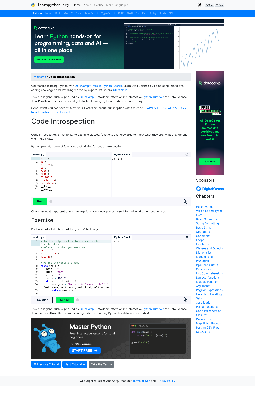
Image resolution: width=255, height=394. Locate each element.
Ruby (153, 13)
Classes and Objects (209, 248)
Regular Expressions (209, 290)
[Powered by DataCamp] (187, 201)
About (87, 5)
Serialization (204, 302)
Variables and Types (209, 211)
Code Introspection (208, 311)
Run (40, 201)
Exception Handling (209, 294)
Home (77, 5)
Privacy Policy (166, 381)
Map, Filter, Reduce (208, 323)
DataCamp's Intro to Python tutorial (98, 86)
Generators (203, 269)
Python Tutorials (153, 97)
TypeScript (108, 13)
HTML (57, 13)
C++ (79, 13)
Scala (162, 13)
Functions (202, 244)
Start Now (120, 90)
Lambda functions (208, 277)
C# (137, 13)
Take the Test (100, 364)
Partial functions (207, 306)
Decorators (203, 319)
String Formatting (207, 223)
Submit (64, 299)
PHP (121, 13)
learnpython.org (52, 5)
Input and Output (207, 265)
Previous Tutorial (47, 364)
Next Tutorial (74, 364)
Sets (199, 298)
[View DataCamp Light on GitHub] (186, 153)
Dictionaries (204, 252)
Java (48, 13)
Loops (200, 240)
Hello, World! (204, 206)
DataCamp (87, 97)
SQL (172, 13)
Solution (42, 299)
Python (37, 13)
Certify (98, 5)
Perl (144, 13)
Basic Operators (206, 219)
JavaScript (91, 13)
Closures (201, 315)
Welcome (40, 76)
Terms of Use (141, 381)
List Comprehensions (210, 273)
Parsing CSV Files (207, 327)
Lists (199, 215)
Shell (129, 13)
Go (66, 13)
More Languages (117, 5)
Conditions (203, 236)
